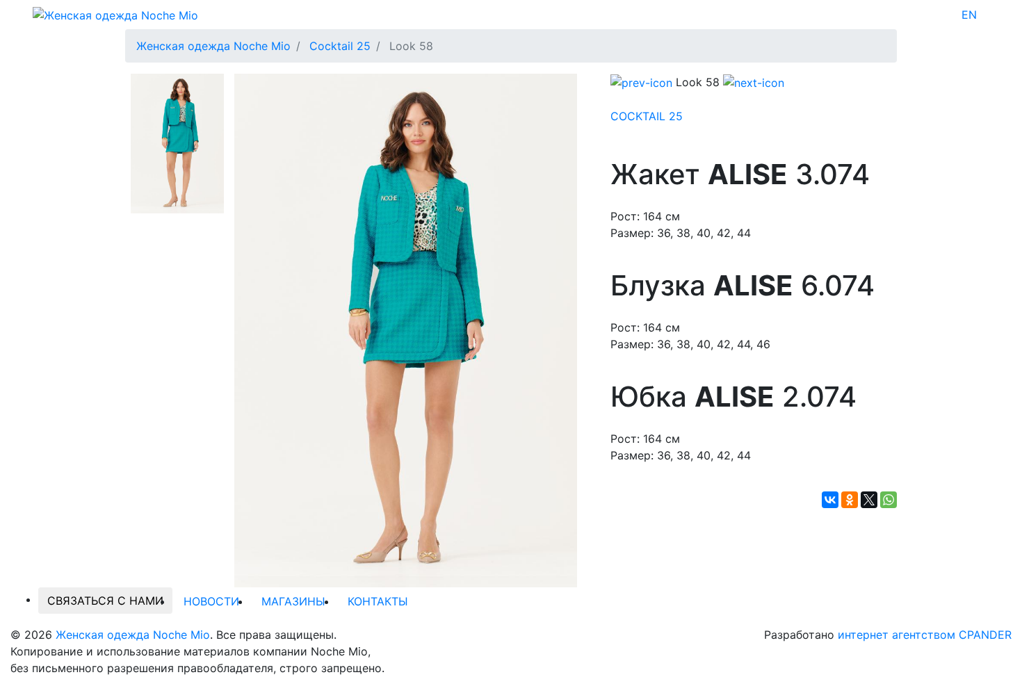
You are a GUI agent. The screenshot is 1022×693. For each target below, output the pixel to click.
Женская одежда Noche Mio (133, 635)
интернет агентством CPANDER (925, 635)
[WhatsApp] (888, 499)
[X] (869, 499)
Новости (211, 601)
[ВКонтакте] (830, 499)
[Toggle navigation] (986, 14)
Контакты (378, 601)
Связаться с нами (105, 601)
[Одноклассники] (849, 499)
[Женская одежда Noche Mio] (115, 14)
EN (969, 15)
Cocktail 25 (646, 116)
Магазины (293, 601)
